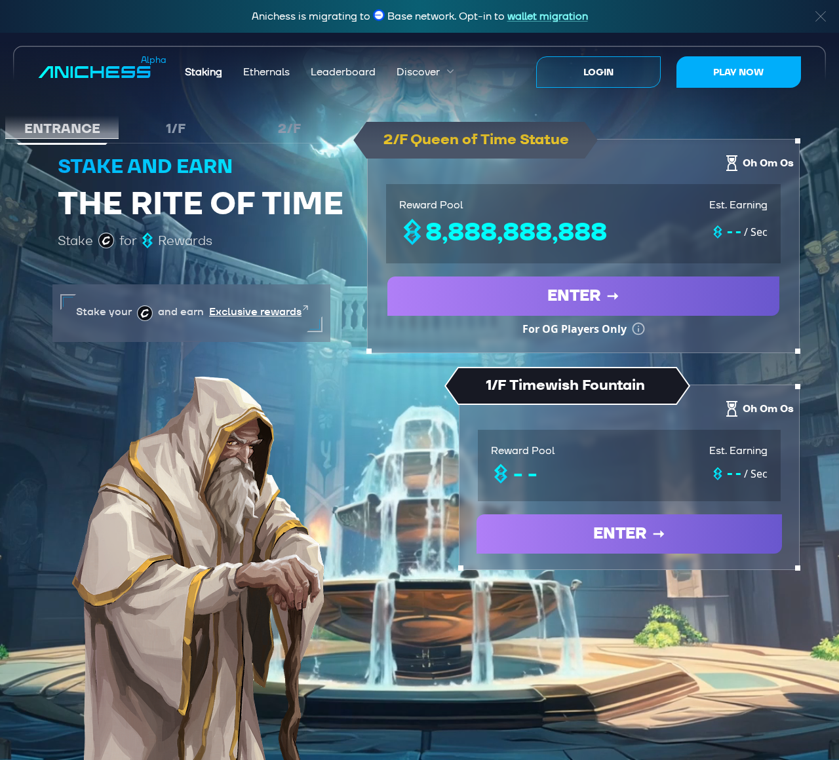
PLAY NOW (738, 72)
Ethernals (266, 72)
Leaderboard (343, 72)
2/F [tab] (289, 128)
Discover (425, 72)
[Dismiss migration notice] (821, 16)
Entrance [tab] (62, 128)
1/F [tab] (175, 128)
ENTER (574, 296)
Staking (203, 72)
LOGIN (598, 72)
